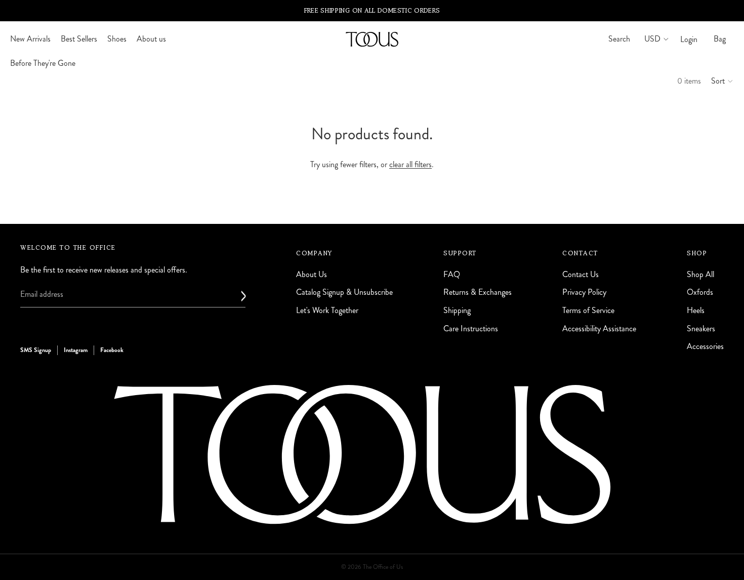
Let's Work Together (327, 310)
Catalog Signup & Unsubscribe (344, 292)
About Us (311, 274)
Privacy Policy (584, 292)
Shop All (700, 274)
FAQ (451, 274)
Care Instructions (470, 328)
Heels (696, 310)
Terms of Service (588, 310)
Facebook (111, 349)
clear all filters (410, 164)
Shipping (457, 310)
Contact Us (580, 274)
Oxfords (700, 292)
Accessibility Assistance (599, 328)
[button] (722, 81)
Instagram (76, 349)
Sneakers (701, 328)
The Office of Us (383, 567)
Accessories (705, 346)
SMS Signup (35, 349)
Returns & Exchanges (477, 292)
